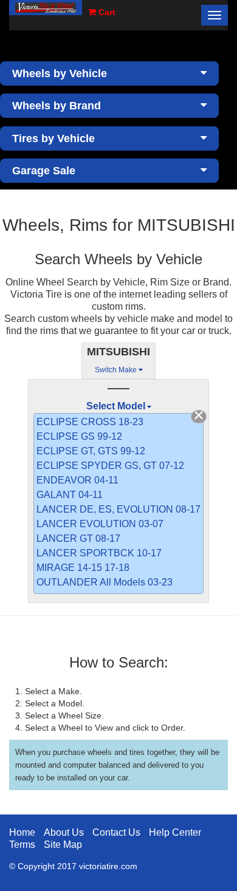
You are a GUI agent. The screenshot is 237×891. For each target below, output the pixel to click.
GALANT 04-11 (69, 495)
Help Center (175, 832)
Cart (105, 12)
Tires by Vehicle (53, 138)
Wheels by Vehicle (59, 73)
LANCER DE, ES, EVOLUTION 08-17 (118, 509)
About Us (64, 832)
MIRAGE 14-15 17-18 (82, 567)
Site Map (63, 844)
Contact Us (116, 832)
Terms (22, 844)
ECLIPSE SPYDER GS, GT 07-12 (110, 465)
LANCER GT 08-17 (78, 538)
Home (22, 832)
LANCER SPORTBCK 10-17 (99, 553)
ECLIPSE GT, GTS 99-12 (90, 451)
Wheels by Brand (56, 106)
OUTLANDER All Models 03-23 (104, 582)
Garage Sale (43, 171)
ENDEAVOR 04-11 (77, 480)
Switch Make (117, 370)
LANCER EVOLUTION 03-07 (99, 524)
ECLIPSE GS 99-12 (79, 436)
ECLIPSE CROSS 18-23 (89, 422)
